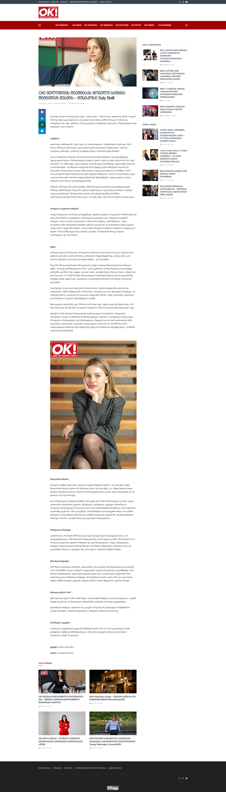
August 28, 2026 (167, 165)
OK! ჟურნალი (61, 25)
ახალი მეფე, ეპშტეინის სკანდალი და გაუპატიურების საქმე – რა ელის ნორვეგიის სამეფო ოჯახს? (172, 135)
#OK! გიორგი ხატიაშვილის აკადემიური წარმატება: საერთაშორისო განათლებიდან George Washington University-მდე (112, 741)
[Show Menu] (39, 25)
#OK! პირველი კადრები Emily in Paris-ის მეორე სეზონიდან (172, 109)
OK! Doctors (122, 25)
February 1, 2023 (44, 103)
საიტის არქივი (105, 2)
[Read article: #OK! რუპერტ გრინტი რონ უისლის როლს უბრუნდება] (150, 175)
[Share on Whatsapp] (42, 124)
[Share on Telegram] (42, 131)
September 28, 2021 (168, 115)
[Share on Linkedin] (42, 118)
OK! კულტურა (90, 25)
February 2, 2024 (167, 65)
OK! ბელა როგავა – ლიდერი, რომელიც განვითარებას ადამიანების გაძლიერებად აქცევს (60, 741)
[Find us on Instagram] (183, 2)
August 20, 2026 (46, 748)
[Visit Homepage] (48, 12)
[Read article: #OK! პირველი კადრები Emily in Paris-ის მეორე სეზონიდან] (150, 111)
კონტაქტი (54, 2)
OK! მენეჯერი (106, 25)
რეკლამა (64, 2)
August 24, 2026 (46, 706)
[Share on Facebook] (42, 112)
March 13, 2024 (167, 82)
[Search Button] (187, 25)
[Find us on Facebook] (179, 2)
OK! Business (164, 25)
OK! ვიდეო (149, 25)
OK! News (76, 25)
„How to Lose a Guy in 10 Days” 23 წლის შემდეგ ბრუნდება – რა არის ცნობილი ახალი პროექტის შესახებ (174, 156)
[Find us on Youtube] (187, 2)
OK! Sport (136, 25)
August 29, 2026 (167, 144)
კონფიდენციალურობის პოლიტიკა (83, 2)
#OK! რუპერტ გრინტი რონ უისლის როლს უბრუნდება (173, 174)
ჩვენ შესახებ (43, 2)
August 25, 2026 (97, 703)
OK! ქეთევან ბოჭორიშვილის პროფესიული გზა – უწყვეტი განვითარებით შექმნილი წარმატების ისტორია (60, 700)
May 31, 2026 (165, 100)
